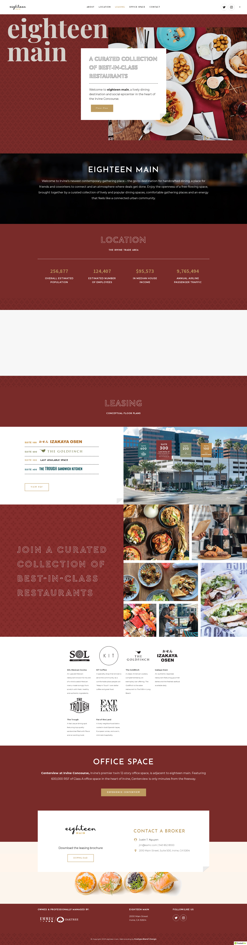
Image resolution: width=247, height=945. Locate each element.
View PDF (37, 487)
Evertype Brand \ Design (145, 939)
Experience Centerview (123, 792)
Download (80, 858)
